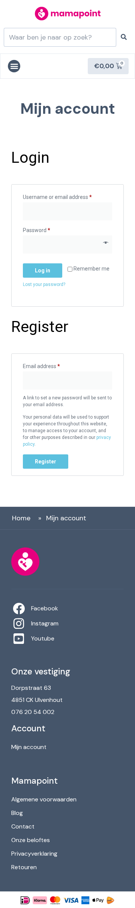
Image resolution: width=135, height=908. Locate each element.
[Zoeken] (123, 37)
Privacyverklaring (34, 854)
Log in (42, 271)
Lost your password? (44, 284)
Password (47, 229)
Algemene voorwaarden (43, 799)
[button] (14, 66)
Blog (17, 813)
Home (21, 518)
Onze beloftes (30, 840)
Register (45, 462)
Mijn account (28, 747)
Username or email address (67, 196)
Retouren (24, 867)
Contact (22, 826)
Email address (52, 365)
